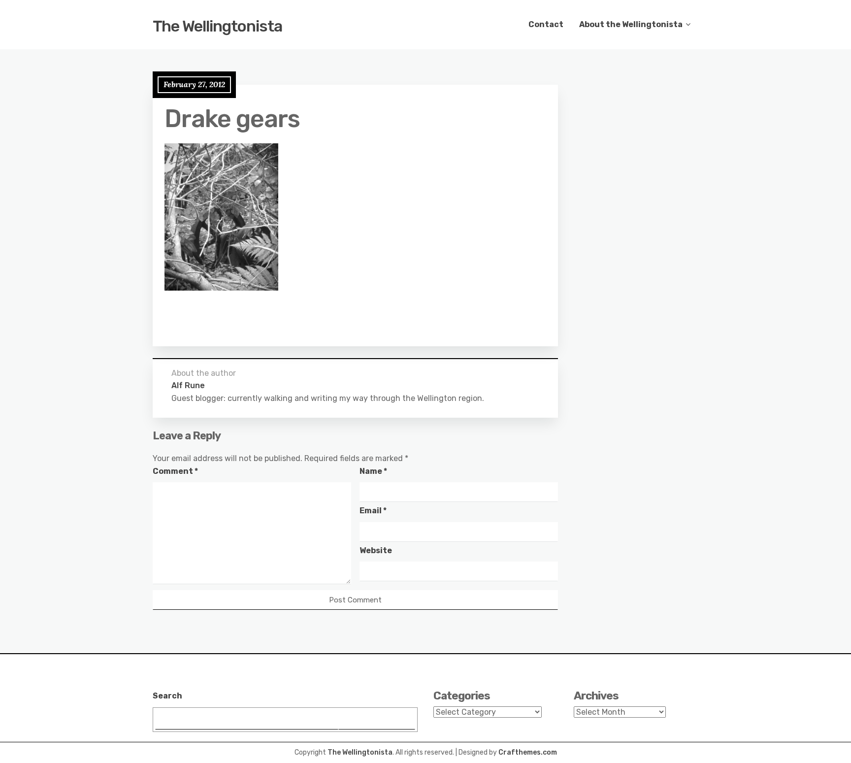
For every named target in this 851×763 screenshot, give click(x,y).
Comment (175, 471)
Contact (545, 24)
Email (373, 510)
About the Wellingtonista (631, 24)
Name (373, 471)
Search (167, 695)
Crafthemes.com (527, 752)
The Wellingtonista (217, 26)
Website (376, 550)
